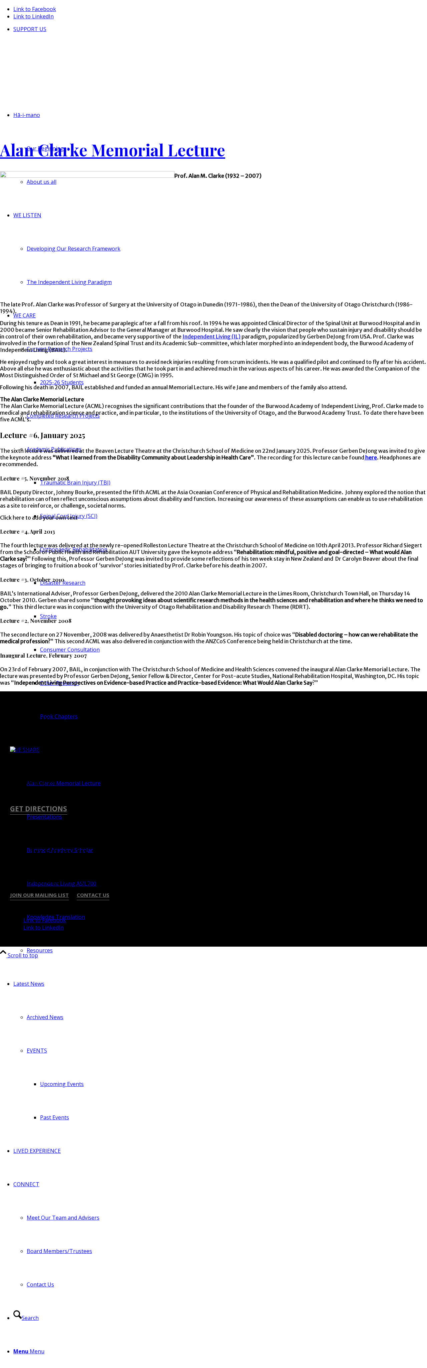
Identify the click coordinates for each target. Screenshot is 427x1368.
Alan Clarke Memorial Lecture (112, 149)
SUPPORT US (29, 29)
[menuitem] (220, 29)
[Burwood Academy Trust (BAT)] (50, 76)
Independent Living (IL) (211, 336)
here (370, 457)
